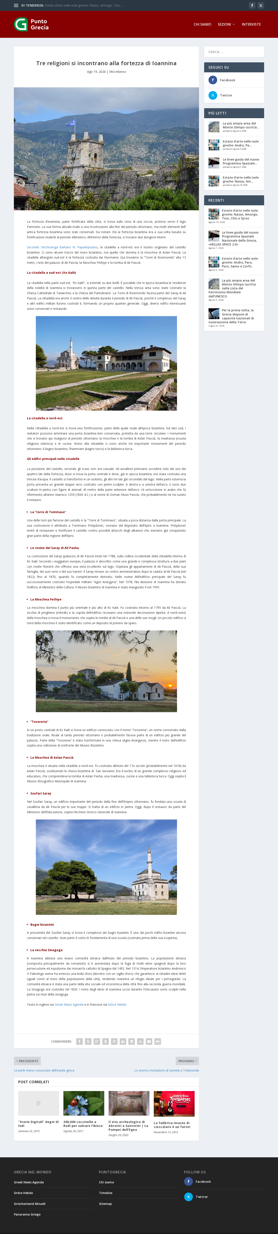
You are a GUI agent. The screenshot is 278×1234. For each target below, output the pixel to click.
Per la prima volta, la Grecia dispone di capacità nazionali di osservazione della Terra (231, 316)
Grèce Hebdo (117, 1004)
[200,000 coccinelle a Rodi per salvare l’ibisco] (83, 1103)
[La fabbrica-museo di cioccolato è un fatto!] (174, 1104)
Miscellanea (117, 72)
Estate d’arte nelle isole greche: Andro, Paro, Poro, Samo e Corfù (240, 262)
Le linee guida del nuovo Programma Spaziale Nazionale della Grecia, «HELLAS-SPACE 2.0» (233, 238)
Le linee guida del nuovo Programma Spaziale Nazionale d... (87, 5)
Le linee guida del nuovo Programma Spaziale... (241, 161)
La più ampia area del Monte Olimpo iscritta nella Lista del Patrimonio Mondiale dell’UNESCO (232, 288)
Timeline (105, 1193)
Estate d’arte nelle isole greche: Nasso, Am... (241, 179)
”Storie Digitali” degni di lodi (38, 1124)
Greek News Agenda (69, 1004)
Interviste (251, 25)
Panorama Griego (27, 1214)
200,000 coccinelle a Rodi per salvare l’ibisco (83, 1124)
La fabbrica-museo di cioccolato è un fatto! (172, 1125)
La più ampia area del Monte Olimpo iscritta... (241, 125)
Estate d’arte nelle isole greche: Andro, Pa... (241, 143)
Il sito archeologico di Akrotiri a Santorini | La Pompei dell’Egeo (128, 1126)
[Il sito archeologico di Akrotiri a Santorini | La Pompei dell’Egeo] (129, 1103)
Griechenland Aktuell (29, 1204)
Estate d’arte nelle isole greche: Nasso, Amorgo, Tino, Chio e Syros (240, 214)
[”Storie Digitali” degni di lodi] (38, 1103)
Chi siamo (202, 25)
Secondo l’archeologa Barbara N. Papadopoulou (62, 247)
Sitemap (105, 1204)
